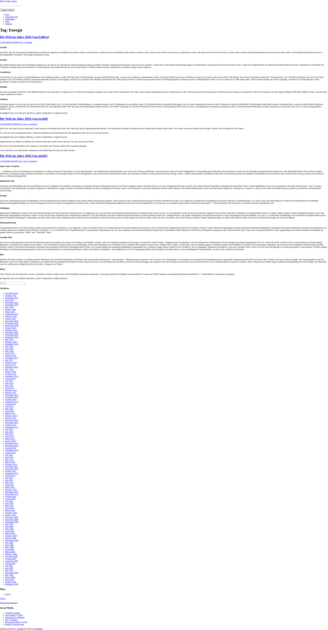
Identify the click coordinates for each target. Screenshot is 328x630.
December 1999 (11, 584)
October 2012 (10, 448)
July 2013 (9, 429)
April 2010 (9, 508)
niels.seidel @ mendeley (15, 617)
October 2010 (10, 496)
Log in (8, 594)
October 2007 (10, 559)
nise (20, 42)
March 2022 (10, 312)
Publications (10, 19)
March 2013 (10, 439)
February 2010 (11, 513)
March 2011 (10, 487)
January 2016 (10, 372)
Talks (7, 21)
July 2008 (9, 543)
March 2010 (10, 510)
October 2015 (10, 374)
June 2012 (9, 457)
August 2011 (10, 476)
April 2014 (9, 411)
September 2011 (11, 473)
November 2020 (11, 323)
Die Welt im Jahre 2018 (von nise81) (24, 155)
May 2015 (9, 386)
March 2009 (10, 533)
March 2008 (10, 552)
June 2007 (9, 568)
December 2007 (11, 556)
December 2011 (11, 466)
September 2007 (11, 561)
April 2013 (9, 436)
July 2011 (9, 478)
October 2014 (10, 399)
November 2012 (11, 446)
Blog (7, 14)
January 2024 (10, 309)
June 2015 (9, 383)
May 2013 (9, 434)
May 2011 (9, 483)
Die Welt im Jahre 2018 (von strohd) (24, 118)
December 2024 (11, 302)
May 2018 (9, 351)
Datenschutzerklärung (9, 603)
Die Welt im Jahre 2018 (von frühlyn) (24, 37)
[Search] (25, 283)
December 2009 (11, 517)
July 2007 (9, 566)
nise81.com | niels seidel (9, 5)
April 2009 (9, 531)
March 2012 (10, 462)
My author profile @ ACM (16, 622)
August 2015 (10, 379)
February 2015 (11, 390)
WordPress (38, 629)
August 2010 (10, 499)
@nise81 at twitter (12, 613)
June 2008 (9, 545)
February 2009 (11, 536)
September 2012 (11, 450)
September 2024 (11, 305)
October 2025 (10, 295)
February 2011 (11, 489)
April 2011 (9, 485)
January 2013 (10, 441)
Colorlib (20, 629)
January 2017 (10, 365)
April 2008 (9, 550)
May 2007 (9, 570)
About (2, 598)
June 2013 (9, 432)
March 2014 (10, 413)
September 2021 (11, 314)
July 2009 (9, 524)
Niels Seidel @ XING (14, 615)
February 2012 (11, 464)
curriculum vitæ (11, 17)
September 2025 (11, 298)
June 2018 (9, 349)
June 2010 (9, 503)
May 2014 (9, 409)
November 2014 (11, 397)
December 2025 (11, 293)
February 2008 (11, 554)
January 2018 (10, 356)
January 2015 (10, 392)
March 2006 (10, 577)
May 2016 (9, 369)
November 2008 (11, 540)
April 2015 (9, 388)
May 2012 (9, 459)
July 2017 (9, 360)
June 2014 (9, 406)
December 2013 (11, 420)
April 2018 (9, 353)
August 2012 (10, 453)
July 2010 (9, 501)
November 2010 (11, 494)
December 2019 (11, 332)
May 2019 (9, 339)
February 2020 (11, 330)
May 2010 (9, 506)
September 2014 (11, 402)
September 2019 (11, 337)
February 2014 (11, 416)
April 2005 (9, 580)
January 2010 (10, 515)
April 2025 (9, 300)
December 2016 (11, 367)
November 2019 (11, 335)
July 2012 (9, 455)
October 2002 (10, 582)
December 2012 (11, 443)
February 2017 (11, 362)
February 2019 (11, 342)
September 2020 (11, 325)
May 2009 (9, 529)
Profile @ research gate (14, 624)
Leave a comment (30, 124)
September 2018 (11, 344)
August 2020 (10, 328)
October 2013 (10, 425)
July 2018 (9, 346)
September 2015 (11, 376)
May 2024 (9, 307)
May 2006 (9, 575)
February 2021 (11, 316)
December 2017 (11, 358)
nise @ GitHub (11, 620)
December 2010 (11, 492)
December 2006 (11, 573)
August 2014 (10, 404)
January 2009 (10, 538)
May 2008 (9, 547)
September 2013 (11, 427)
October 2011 (10, 471)
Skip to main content (8, 1)
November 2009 (11, 519)
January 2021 (10, 319)
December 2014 (11, 395)
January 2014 (10, 418)
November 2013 (11, 422)
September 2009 (11, 522)
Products (8, 24)
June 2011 (9, 480)
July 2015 (9, 381)
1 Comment (27, 42)
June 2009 (9, 526)
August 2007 (10, 563)
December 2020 (11, 321)
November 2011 (11, 469)
